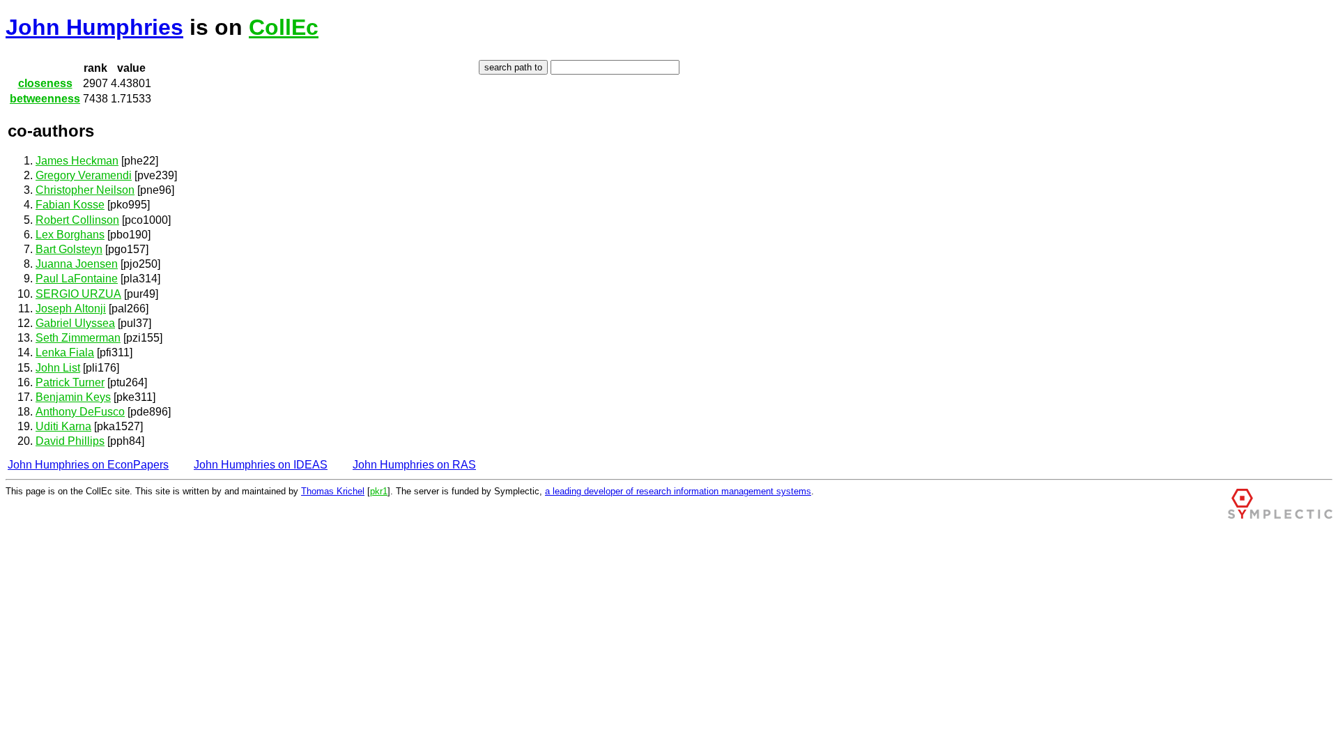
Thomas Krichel (332, 491)
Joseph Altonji (71, 308)
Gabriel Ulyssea (75, 323)
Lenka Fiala (65, 352)
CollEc (283, 27)
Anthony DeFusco (80, 412)
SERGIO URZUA (78, 294)
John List (58, 368)
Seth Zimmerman (78, 338)
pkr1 (378, 491)
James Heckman (77, 161)
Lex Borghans (70, 235)
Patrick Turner (70, 382)
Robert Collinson (77, 220)
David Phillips (70, 441)
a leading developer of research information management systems (678, 491)
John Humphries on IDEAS (261, 465)
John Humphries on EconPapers (88, 465)
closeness (45, 83)
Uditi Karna (63, 426)
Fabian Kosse (70, 205)
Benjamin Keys (73, 397)
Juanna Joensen (77, 264)
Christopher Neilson (85, 190)
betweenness (45, 99)
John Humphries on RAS (414, 465)
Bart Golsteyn (69, 249)
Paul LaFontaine (77, 278)
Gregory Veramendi (84, 175)
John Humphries (94, 27)
